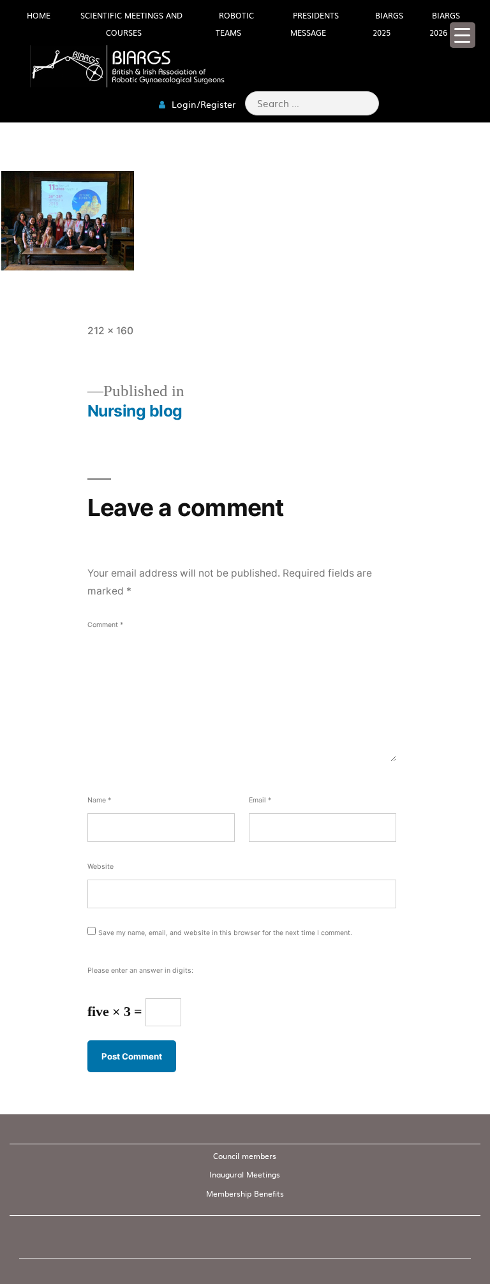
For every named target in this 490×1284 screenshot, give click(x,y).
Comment (105, 625)
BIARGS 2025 (388, 24)
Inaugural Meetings (244, 1174)
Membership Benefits (245, 1193)
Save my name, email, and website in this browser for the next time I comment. (225, 933)
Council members (244, 1156)
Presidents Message (314, 24)
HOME (38, 15)
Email (260, 800)
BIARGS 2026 (444, 24)
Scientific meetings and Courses (131, 24)
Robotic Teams (235, 24)
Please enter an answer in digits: (140, 970)
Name (99, 800)
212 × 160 (110, 331)
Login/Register (202, 104)
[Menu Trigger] (462, 35)
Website (100, 866)
